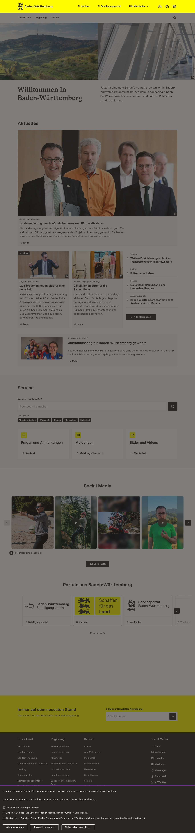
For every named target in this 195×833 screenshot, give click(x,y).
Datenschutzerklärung (83, 799)
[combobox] (139, 6)
